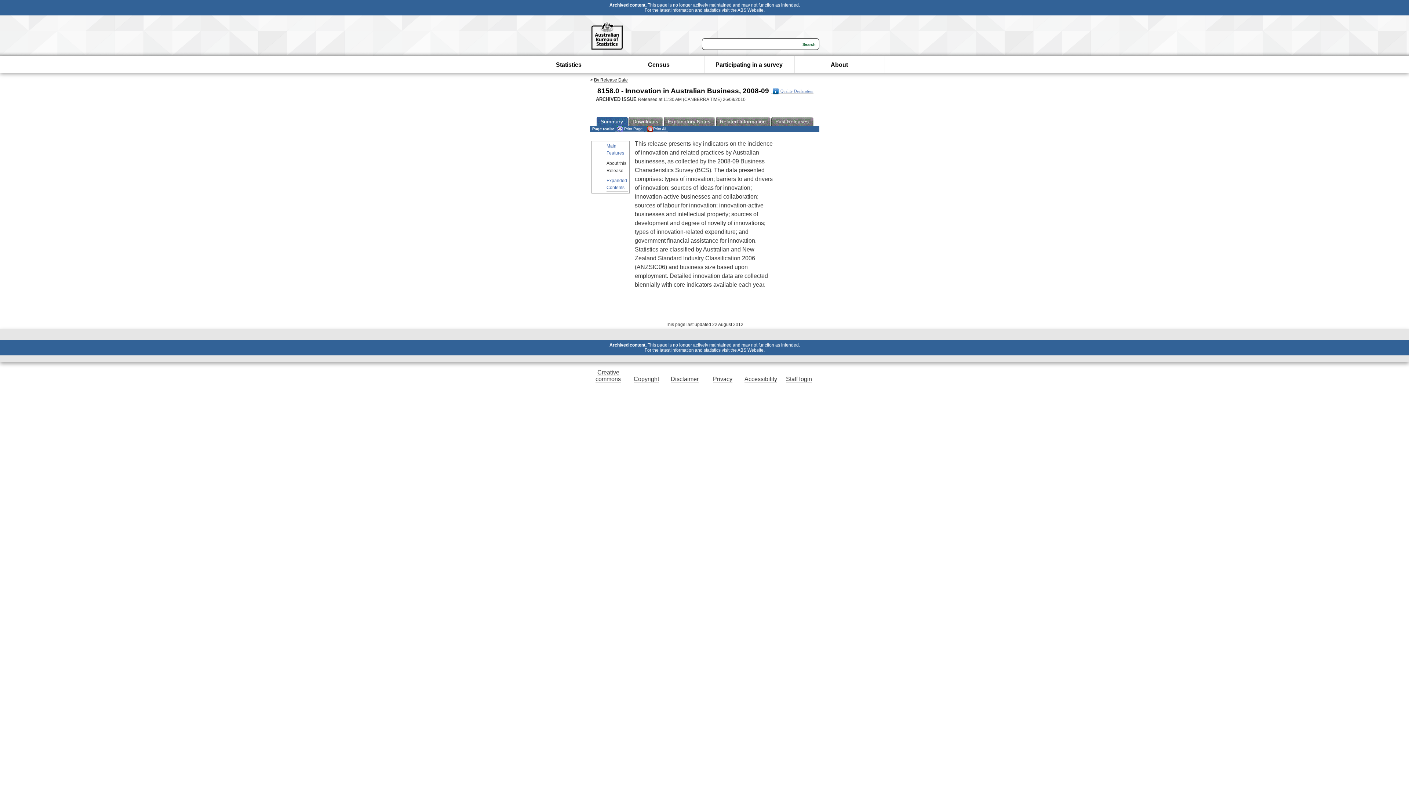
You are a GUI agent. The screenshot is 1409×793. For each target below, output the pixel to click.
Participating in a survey (749, 65)
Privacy (722, 379)
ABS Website (751, 10)
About (839, 65)
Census (659, 65)
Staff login (799, 379)
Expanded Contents (617, 184)
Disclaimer (685, 379)
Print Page (632, 129)
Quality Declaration (796, 91)
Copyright (646, 379)
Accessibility (760, 379)
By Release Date (611, 80)
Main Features (615, 150)
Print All (659, 129)
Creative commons (608, 375)
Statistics (569, 65)
